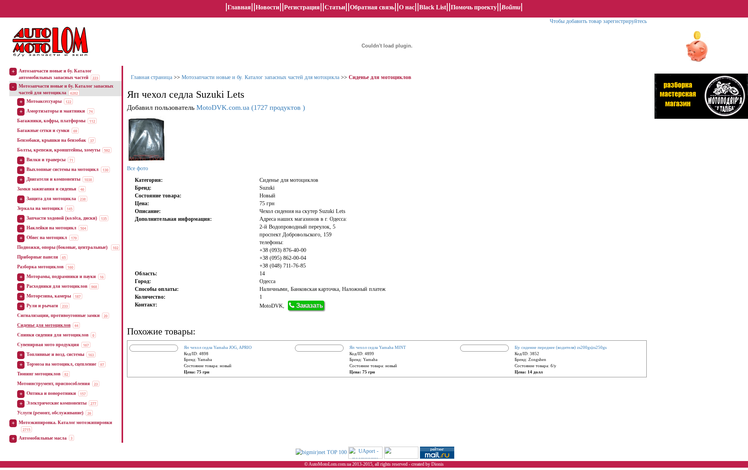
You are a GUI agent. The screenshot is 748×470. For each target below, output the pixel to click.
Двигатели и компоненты (53, 179)
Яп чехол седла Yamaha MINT (377, 347)
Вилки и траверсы (45, 159)
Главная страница (151, 77)
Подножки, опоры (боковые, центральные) (63, 247)
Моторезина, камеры (48, 296)
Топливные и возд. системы (55, 354)
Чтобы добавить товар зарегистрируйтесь (598, 21)
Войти (510, 7)
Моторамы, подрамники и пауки (61, 276)
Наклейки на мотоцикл (51, 228)
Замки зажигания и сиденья (46, 189)
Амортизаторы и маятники (55, 111)
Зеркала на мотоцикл (40, 208)
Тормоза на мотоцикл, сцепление (61, 364)
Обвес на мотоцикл (46, 237)
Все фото (137, 168)
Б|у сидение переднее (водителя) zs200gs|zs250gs (561, 347)
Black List (432, 7)
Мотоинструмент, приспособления (53, 383)
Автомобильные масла (43, 438)
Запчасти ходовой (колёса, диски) (61, 218)
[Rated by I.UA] (401, 452)
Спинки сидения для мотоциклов (52, 335)
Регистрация (302, 7)
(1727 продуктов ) (250, 107)
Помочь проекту (474, 7)
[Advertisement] (701, 204)
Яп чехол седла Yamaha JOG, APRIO (218, 347)
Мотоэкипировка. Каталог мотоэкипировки (65, 422)
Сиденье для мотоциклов (44, 325)
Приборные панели (37, 257)
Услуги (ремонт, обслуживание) (50, 412)
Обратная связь (372, 7)
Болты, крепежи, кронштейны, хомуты (58, 150)
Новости (267, 7)
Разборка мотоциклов (40, 266)
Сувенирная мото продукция (48, 344)
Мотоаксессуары (44, 101)
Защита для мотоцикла (51, 198)
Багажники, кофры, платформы (51, 120)
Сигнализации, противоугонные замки (58, 315)
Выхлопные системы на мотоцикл (62, 169)
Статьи (335, 7)
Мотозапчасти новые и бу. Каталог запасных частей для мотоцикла (260, 77)
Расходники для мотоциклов (56, 286)
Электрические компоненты (56, 403)
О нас (407, 7)
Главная (239, 7)
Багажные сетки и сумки (43, 130)
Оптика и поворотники (51, 393)
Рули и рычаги (42, 305)
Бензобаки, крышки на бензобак (51, 140)
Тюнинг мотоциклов (38, 374)
